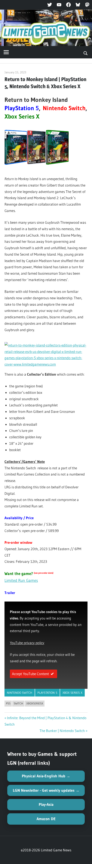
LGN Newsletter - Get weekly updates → (46, 790)
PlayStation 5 (47, 693)
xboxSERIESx (34, 703)
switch (18, 703)
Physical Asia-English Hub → (46, 776)
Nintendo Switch (19, 693)
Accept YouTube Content (30, 673)
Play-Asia (46, 804)
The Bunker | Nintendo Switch (62, 730)
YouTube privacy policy (27, 642)
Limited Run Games (21, 580)
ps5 (8, 703)
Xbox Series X (72, 693)
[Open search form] (85, 53)
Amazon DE (46, 819)
